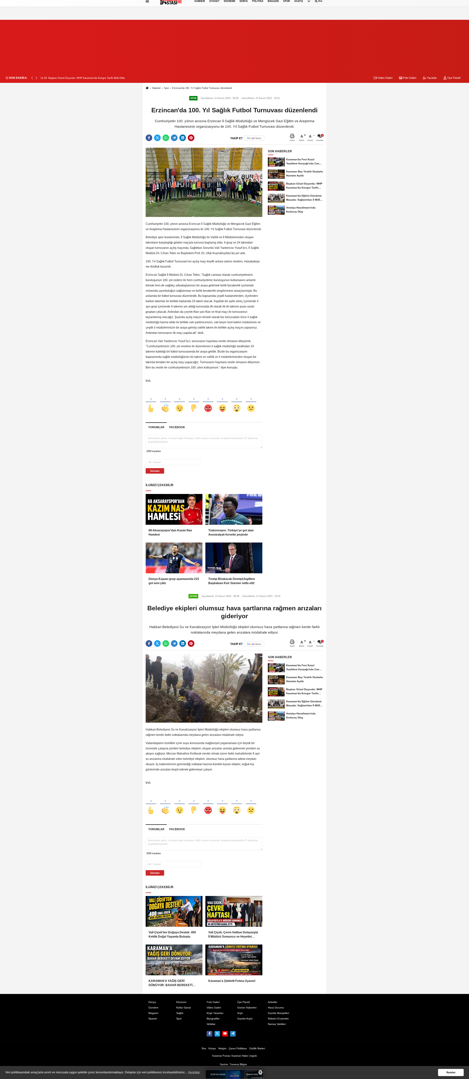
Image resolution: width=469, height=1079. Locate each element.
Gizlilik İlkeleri (257, 1048)
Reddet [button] (450, 1072)
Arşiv (240, 1013)
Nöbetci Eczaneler (278, 1018)
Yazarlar (431, 77)
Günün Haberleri (246, 1007)
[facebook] (149, 137)
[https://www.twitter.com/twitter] (217, 1033)
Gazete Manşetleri (278, 1013)
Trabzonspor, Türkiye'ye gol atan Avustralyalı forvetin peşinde (231, 532)
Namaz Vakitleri (277, 1024)
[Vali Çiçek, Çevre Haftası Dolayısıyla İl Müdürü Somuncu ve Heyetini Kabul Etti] (233, 911)
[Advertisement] (234, 45)
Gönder (155, 470)
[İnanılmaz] (236, 402)
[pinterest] (191, 137)
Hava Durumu (276, 1007)
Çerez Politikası (238, 1048)
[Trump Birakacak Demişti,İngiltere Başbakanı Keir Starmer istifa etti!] (233, 558)
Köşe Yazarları (215, 1013)
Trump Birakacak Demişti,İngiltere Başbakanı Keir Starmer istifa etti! (231, 580)
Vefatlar (211, 1024)
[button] (36, 78)
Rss (204, 1048)
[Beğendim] (151, 402)
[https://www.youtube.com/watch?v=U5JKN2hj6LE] (225, 1033)
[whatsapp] (166, 137)
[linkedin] (182, 137)
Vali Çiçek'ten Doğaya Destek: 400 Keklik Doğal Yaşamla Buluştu (172, 934)
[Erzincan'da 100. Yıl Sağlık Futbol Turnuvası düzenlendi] (204, 182)
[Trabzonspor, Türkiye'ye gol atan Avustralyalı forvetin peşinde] (233, 509)
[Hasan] (233, 1033)
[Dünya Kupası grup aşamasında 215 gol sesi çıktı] (174, 558)
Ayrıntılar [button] (194, 1072)
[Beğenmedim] (194, 402)
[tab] (156, 427)
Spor (166, 88)
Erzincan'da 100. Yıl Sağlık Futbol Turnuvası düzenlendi (202, 88)
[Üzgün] (251, 402)
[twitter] (157, 137)
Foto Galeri (409, 77)
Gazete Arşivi (244, 1018)
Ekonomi (181, 1002)
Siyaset (152, 1018)
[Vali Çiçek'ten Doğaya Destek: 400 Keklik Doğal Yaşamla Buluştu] (174, 911)
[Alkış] (165, 402)
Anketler (272, 1002)
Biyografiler (213, 1018)
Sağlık (179, 1013)
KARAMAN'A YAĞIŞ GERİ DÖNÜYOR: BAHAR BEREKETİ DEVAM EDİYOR (170, 983)
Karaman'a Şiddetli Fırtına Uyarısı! (231, 980)
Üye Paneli (453, 77)
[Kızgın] (208, 402)
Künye (212, 1048)
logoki (253, 1055)
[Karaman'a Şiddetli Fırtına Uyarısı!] (233, 960)
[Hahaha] (222, 402)
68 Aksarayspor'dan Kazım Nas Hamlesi (170, 532)
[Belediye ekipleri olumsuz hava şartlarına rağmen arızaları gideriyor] (204, 688)
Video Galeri (384, 77)
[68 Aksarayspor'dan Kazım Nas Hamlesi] (174, 509)
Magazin (153, 1013)
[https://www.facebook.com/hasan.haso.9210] (209, 1033)
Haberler (156, 88)
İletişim (222, 1048)
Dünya (152, 1002)
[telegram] (174, 137)
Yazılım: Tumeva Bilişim (233, 1064)
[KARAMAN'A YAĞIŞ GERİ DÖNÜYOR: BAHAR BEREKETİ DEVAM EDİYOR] (174, 960)
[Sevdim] (179, 402)
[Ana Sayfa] (147, 88)
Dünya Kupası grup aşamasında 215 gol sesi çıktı (174, 580)
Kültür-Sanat (183, 1007)
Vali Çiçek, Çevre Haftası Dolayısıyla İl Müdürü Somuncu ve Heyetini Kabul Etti (233, 935)
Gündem (153, 1007)
